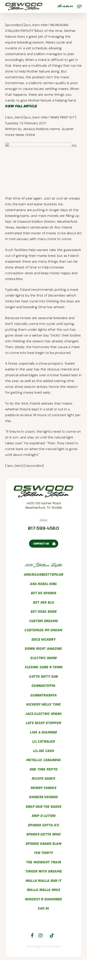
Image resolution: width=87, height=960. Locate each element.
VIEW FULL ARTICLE (21, 106)
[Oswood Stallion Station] (43, 496)
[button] (70, 6)
